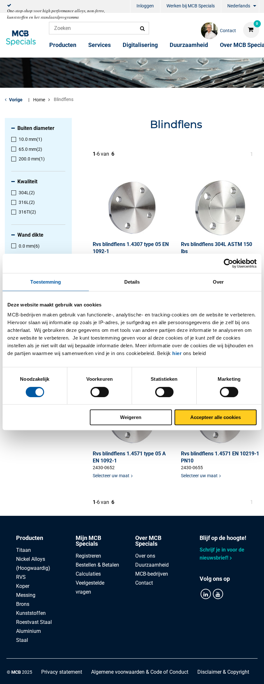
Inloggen (145, 5)
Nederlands (238, 5)
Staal (22, 640)
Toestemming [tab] (45, 282)
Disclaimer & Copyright (223, 672)
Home (39, 99)
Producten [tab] (29, 537)
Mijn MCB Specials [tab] (88, 540)
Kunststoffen (31, 613)
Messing (25, 595)
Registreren (88, 556)
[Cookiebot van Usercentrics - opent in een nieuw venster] (228, 263)
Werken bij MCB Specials (190, 5)
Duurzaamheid (189, 44)
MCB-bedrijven (151, 574)
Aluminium (28, 631)
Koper (22, 586)
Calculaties (88, 574)
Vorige (16, 99)
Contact (144, 583)
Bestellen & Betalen (97, 565)
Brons (22, 604)
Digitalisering (140, 44)
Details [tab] (132, 282)
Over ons (145, 556)
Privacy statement (61, 672)
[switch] (99, 392)
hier (177, 353)
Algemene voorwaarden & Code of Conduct (139, 672)
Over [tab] (218, 282)
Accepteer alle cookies (215, 417)
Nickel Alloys (30, 559)
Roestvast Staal (34, 622)
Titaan (23, 550)
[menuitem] (145, 6)
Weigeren (130, 417)
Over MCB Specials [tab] (148, 540)
